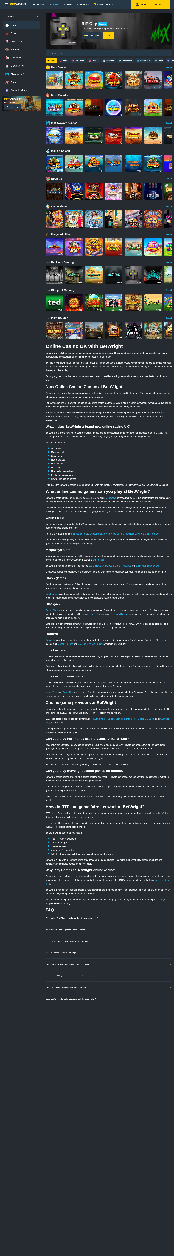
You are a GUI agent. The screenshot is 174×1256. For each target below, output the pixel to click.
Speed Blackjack (98, 614)
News (69, 4)
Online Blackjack (54, 610)
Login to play (13, 107)
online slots (98, 560)
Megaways (111, 498)
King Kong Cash (114, 534)
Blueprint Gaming (146, 719)
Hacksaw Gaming (114, 719)
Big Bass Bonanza (79, 534)
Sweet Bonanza (97, 534)
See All (169, 67)
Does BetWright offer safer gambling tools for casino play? (71, 999)
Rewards (84, 4)
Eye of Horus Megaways (100, 566)
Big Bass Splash (151, 534)
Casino (55, 4)
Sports (40, 4)
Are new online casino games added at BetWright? (67, 930)
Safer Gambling (105, 4)
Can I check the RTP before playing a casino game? (68, 964)
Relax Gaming (98, 719)
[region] (109, 80)
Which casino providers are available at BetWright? (67, 941)
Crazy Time (68, 692)
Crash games (52, 594)
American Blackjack (120, 614)
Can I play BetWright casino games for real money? (68, 976)
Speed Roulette (65, 644)
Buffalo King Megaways (147, 566)
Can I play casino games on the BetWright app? (66, 987)
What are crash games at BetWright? (61, 953)
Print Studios (130, 719)
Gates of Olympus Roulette (91, 644)
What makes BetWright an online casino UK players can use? (72, 918)
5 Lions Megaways (122, 566)
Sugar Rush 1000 (131, 534)
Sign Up (108, 36)
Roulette (50, 640)
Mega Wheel (52, 692)
